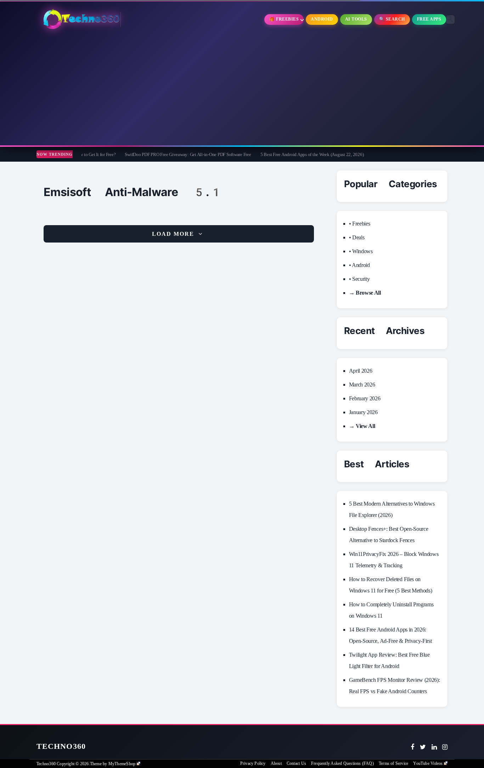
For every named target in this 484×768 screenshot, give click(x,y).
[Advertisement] (242, 88)
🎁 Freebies (284, 19)
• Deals (357, 237)
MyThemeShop (121, 763)
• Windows (361, 251)
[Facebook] (412, 747)
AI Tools (356, 19)
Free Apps (429, 19)
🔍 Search (392, 19)
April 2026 (360, 371)
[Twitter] (423, 747)
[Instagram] (445, 747)
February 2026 (365, 398)
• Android (359, 265)
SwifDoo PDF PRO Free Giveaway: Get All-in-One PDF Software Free (164, 154)
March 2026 (362, 385)
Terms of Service (393, 763)
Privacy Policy (253, 763)
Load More (173, 234)
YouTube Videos (428, 763)
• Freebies (359, 224)
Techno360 (61, 746)
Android (322, 19)
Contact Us (296, 763)
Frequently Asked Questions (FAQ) (342, 763)
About (276, 763)
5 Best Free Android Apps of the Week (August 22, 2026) (289, 154)
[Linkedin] (434, 747)
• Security (359, 279)
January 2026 (363, 412)
